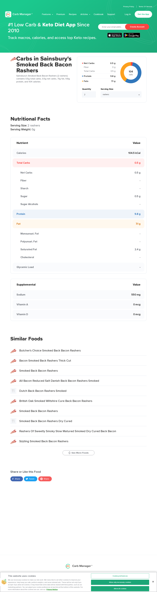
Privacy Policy (129, 6)
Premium (60, 14)
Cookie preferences (120, 576)
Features (46, 14)
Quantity (86, 89)
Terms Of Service (145, 6)
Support (111, 14)
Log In (128, 14)
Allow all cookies (120, 588)
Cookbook (98, 14)
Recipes (73, 14)
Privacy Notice (52, 589)
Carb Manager (19, 14)
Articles (84, 14)
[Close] (153, 581)
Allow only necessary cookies (120, 582)
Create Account (137, 26)
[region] (78, 582)
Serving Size (107, 89)
